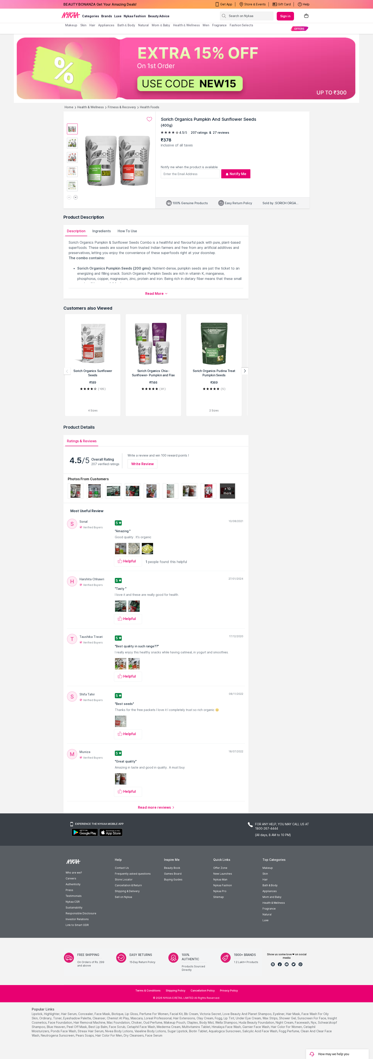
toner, (57, 1018)
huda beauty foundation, (257, 1022)
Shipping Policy (175, 990)
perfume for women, (154, 1014)
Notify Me (238, 174)
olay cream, (205, 1018)
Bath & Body (270, 885)
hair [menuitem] (92, 25)
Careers (71, 878)
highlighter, (52, 1014)
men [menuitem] (206, 25)
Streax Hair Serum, (91, 1031)
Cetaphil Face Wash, (141, 1027)
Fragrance (269, 908)
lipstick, (37, 1014)
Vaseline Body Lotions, (150, 1031)
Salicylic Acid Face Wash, (260, 1031)
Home (69, 107)
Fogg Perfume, (289, 1031)
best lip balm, (98, 1027)
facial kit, (176, 1014)
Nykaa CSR (73, 901)
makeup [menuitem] (71, 25)
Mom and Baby (271, 897)
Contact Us (122, 867)
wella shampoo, (226, 1022)
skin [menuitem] (83, 25)
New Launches (222, 873)
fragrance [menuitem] (219, 25)
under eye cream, (249, 1018)
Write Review (142, 464)
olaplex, (193, 1022)
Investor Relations (77, 919)
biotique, (118, 1014)
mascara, (137, 1018)
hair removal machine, (90, 1022)
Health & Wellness (90, 107)
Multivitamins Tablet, (196, 1027)
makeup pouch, (175, 1022)
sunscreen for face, (312, 1018)
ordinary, (45, 1018)
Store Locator (124, 879)
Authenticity (73, 884)
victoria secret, (211, 1014)
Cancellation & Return (128, 885)
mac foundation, (118, 1022)
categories (90, 16)
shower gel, (288, 1018)
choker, (136, 1022)
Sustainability (74, 907)
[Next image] (75, 197)
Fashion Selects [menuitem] (241, 25)
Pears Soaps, (85, 1035)
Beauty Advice (158, 16)
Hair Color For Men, (109, 1035)
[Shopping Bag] (306, 16)
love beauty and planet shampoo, (247, 1014)
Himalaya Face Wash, (227, 1027)
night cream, (285, 1022)
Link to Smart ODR (77, 925)
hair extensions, (184, 1018)
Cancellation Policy (203, 990)
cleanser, (99, 1018)
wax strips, (270, 1018)
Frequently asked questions (133, 873)
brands (106, 16)
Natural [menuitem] (143, 25)
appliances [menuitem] (106, 25)
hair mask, (293, 1014)
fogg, (219, 1018)
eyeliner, (279, 1014)
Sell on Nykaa (123, 897)
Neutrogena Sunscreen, (58, 1035)
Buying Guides (173, 879)
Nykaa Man (220, 879)
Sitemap (218, 897)
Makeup (267, 867)
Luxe (265, 920)
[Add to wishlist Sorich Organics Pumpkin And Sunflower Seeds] (149, 119)
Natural (267, 914)
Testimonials (74, 895)
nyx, (314, 1022)
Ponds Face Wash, (64, 1031)
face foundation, (60, 1022)
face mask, (103, 1014)
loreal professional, (158, 1018)
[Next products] (244, 371)
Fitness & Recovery (122, 107)
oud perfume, (153, 1022)
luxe (118, 16)
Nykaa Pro (219, 891)
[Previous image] (69, 197)
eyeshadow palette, (77, 1018)
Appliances (269, 891)
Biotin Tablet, (198, 1031)
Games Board (173, 873)
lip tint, (229, 1018)
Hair (265, 879)
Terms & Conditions (148, 990)
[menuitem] (299, 28)
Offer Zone (220, 867)
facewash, (302, 1022)
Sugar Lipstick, (178, 1031)
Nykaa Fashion (135, 16)
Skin (265, 873)
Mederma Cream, (169, 1027)
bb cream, (191, 1014)
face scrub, (117, 1027)
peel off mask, (77, 1027)
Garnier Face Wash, (256, 1027)
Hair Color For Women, (287, 1027)
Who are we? (74, 872)
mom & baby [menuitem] (161, 25)
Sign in (285, 16)
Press (69, 890)
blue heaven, (56, 1027)
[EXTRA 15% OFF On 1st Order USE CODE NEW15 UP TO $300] (186, 68)
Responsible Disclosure (81, 913)
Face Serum (153, 1035)
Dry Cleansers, (134, 1035)
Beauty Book (172, 867)
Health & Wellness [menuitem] (186, 25)
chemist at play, (118, 1018)
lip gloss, (132, 1014)
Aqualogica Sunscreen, (225, 1031)
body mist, (206, 1022)
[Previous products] (67, 371)
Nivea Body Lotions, (119, 1031)
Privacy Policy (229, 990)
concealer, (86, 1014)
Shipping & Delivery (127, 891)
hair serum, (69, 1014)
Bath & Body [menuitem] (126, 25)
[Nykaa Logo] (71, 14)
